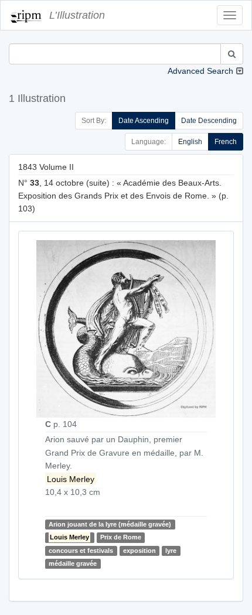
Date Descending (209, 121)
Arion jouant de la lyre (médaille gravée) (110, 524)
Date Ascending (143, 121)
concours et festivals (81, 550)
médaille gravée (73, 563)
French (225, 142)
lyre (170, 550)
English (190, 142)
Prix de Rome (120, 537)
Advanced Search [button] (200, 71)
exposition (139, 550)
